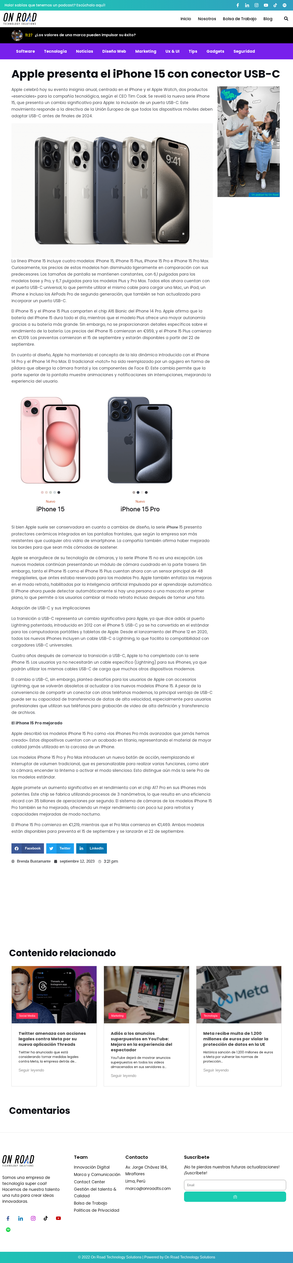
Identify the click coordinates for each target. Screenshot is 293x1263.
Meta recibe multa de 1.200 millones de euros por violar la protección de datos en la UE (235, 1038)
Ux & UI (172, 51)
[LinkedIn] (247, 5)
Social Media (27, 1015)
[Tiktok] (45, 1218)
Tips (193, 51)
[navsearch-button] (286, 18)
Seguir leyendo (31, 1070)
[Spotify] (284, 5)
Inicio (186, 19)
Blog (267, 19)
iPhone (172, 527)
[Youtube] (265, 5)
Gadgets (215, 51)
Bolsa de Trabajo (240, 19)
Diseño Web (114, 51)
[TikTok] (275, 5)
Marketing (145, 51)
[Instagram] (256, 5)
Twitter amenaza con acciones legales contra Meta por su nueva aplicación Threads (52, 1038)
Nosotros (207, 19)
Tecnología (55, 51)
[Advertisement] (248, 357)
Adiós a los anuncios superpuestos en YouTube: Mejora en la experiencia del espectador (141, 1041)
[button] (27, 848)
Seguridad (244, 51)
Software (25, 51)
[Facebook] (237, 5)
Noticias (84, 51)
